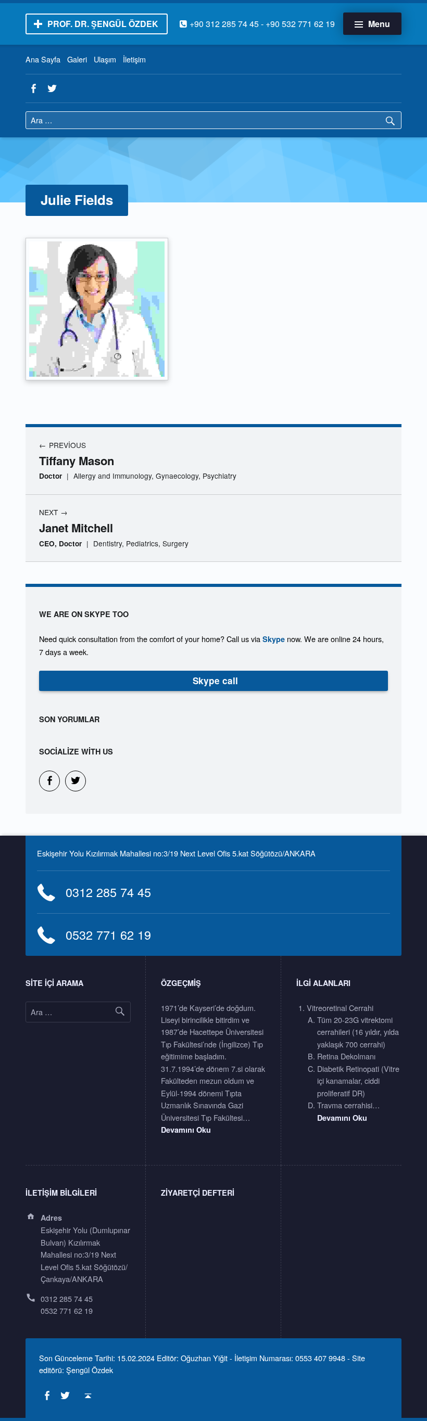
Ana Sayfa (43, 59)
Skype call (215, 680)
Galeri (77, 59)
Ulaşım (105, 59)
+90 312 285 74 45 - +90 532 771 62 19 (257, 24)
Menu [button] (379, 24)
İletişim (134, 59)
